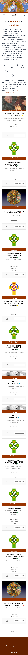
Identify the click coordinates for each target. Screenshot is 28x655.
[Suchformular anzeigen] (24, 15)
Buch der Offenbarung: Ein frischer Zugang (14, 212)
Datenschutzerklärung (8, 646)
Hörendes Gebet (14, 394)
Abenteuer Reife (14, 124)
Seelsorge (14, 130)
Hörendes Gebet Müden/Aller (14, 382)
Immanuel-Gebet (14, 177)
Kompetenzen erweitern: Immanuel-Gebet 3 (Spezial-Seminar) (14, 303)
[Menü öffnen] (4, 15)
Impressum (14, 652)
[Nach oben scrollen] (26, 651)
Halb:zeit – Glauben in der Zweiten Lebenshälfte (14, 115)
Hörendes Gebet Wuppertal (14, 416)
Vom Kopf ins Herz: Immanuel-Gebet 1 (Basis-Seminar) (14, 164)
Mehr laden (14, 631)
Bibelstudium (14, 220)
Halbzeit (13, 128)
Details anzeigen (19, 135)
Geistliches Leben (14, 126)
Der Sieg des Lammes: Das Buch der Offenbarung (14, 604)
